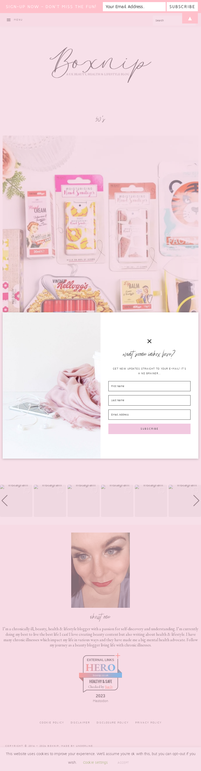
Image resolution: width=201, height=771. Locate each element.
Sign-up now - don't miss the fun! (51, 6)
